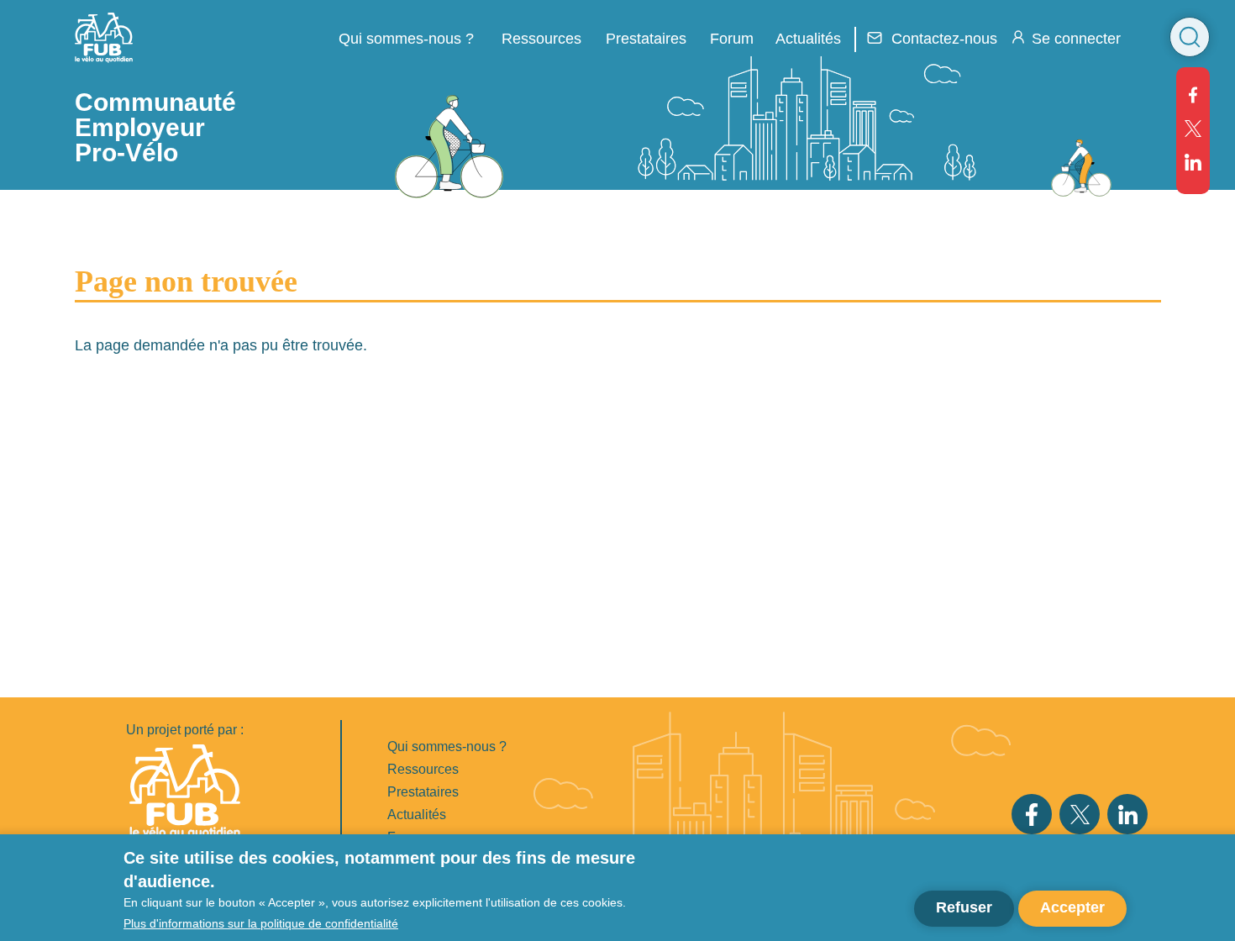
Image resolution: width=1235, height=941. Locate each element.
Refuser (964, 907)
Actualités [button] (808, 38)
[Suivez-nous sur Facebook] (1193, 95)
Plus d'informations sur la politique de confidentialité (261, 922)
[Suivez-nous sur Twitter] (1193, 128)
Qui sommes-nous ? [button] (406, 38)
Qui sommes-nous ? (447, 746)
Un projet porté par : (185, 730)
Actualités (416, 814)
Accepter (1072, 907)
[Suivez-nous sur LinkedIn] (1193, 162)
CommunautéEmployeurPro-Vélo (155, 127)
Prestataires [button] (646, 38)
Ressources (541, 38)
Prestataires (423, 792)
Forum (732, 38)
